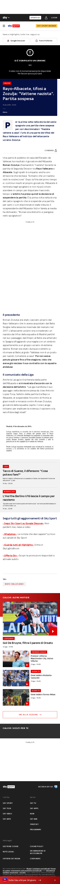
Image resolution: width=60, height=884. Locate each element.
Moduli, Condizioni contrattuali (38, 869)
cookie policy (36, 846)
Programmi (35, 829)
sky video (7, 814)
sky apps (34, 808)
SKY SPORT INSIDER (46, 26)
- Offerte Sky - (10, 555)
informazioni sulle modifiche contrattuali (26, 870)
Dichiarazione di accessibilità (37, 852)
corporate (35, 859)
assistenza (14, 872)
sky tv (33, 803)
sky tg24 (7, 808)
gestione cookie (10, 846)
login (54, 18)
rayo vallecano (14, 584)
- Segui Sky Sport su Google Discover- (23, 523)
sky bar (33, 819)
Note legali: (7, 840)
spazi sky (34, 824)
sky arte (7, 819)
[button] (26, 880)
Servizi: (33, 797)
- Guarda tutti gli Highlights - (18, 544)
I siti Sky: (6, 797)
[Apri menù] (4, 25)
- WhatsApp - (10, 534)
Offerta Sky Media (11, 859)
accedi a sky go (45, 787)
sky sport (8, 803)
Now (32, 814)
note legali (8, 852)
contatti (23, 872)
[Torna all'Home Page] (14, 25)
